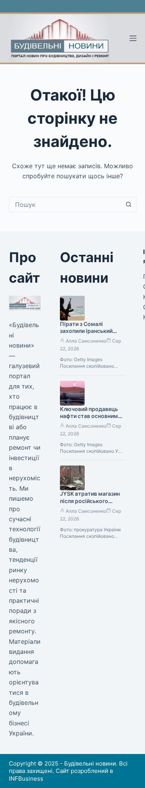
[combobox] (65, 204)
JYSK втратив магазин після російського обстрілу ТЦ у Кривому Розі (91, 504)
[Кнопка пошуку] (128, 204)
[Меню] (133, 38)
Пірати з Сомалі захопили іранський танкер (86, 331)
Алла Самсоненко (86, 341)
